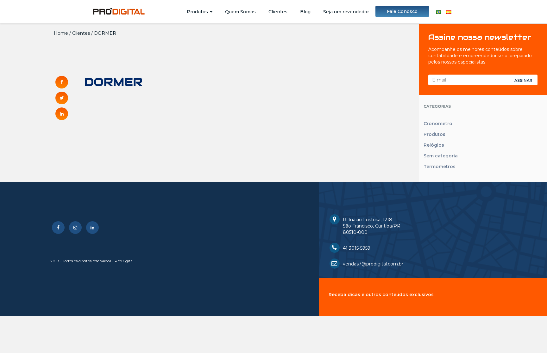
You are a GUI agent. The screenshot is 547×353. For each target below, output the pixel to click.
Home (61, 33)
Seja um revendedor (346, 12)
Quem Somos (240, 12)
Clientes (277, 12)
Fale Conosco (402, 11)
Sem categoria (441, 156)
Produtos (198, 12)
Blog (305, 12)
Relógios (434, 145)
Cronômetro (438, 123)
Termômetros (440, 166)
